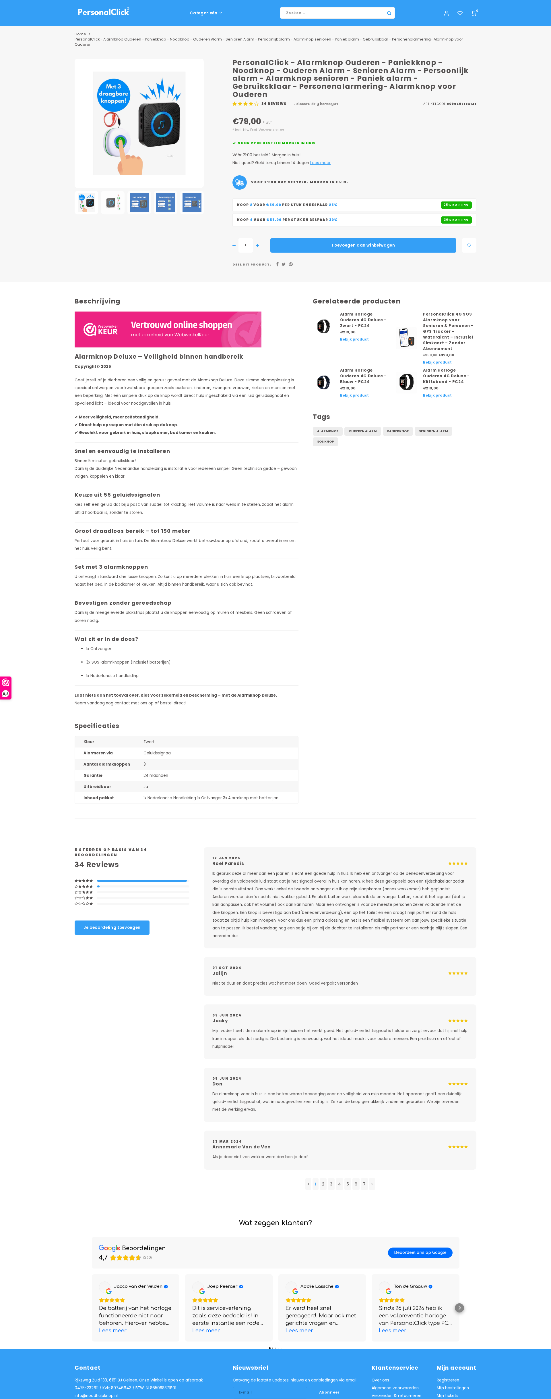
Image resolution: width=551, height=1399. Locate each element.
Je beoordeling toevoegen (316, 103)
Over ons (380, 1380)
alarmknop (327, 431)
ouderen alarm (363, 431)
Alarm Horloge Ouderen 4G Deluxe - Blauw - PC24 (363, 376)
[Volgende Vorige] (372, 1184)
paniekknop (398, 431)
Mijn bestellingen (453, 1388)
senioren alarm (433, 431)
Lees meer (320, 163)
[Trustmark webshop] (168, 329)
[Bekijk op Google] (104, 1287)
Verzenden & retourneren (396, 1395)
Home (80, 34)
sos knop (325, 441)
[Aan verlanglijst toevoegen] (469, 245)
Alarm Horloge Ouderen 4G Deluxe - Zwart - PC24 (363, 320)
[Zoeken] (389, 13)
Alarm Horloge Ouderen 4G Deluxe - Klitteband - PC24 (446, 376)
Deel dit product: (251, 264)
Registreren (448, 1380)
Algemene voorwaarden (395, 1388)
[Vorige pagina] (308, 1184)
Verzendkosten (271, 129)
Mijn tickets (447, 1395)
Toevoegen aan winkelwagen (363, 245)
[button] (91, 1307)
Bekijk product (354, 339)
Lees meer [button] (113, 1330)
